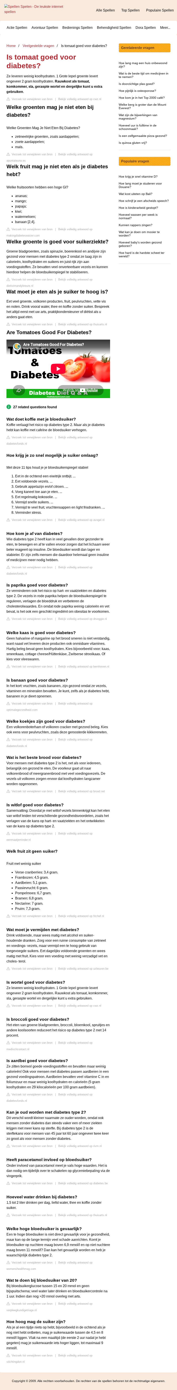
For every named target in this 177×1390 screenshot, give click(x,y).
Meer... (165, 27)
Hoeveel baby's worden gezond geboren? (140, 244)
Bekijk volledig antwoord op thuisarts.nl (82, 324)
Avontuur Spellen (45, 27)
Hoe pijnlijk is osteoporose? (137, 90)
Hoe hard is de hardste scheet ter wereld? (141, 254)
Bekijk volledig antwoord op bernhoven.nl (83, 666)
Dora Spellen (146, 27)
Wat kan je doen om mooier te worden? (139, 233)
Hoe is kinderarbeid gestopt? (138, 207)
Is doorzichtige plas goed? (137, 84)
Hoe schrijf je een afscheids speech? (144, 201)
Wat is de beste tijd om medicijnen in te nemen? (143, 75)
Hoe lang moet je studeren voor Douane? (140, 185)
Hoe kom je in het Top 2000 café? (142, 97)
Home (11, 46)
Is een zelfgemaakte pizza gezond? (143, 136)
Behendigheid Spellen (114, 27)
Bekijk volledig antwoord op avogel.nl (81, 520)
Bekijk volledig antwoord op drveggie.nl (82, 618)
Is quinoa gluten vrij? (133, 142)
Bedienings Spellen (77, 27)
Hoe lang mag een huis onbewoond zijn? (143, 64)
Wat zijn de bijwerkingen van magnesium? (138, 116)
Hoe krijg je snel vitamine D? (138, 176)
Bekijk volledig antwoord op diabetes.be (83, 1183)
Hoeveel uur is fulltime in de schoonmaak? (137, 127)
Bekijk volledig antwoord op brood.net (81, 791)
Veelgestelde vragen (38, 46)
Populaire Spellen (160, 10)
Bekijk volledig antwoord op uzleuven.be (83, 968)
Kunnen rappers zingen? (135, 225)
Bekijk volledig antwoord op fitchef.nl (81, 916)
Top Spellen (130, 10)
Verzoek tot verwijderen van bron (31, 99)
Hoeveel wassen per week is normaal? (138, 216)
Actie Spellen (17, 27)
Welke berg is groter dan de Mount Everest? (142, 106)
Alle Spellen (105, 10)
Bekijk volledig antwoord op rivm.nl (80, 1146)
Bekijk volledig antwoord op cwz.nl (79, 99)
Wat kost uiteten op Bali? (135, 194)
